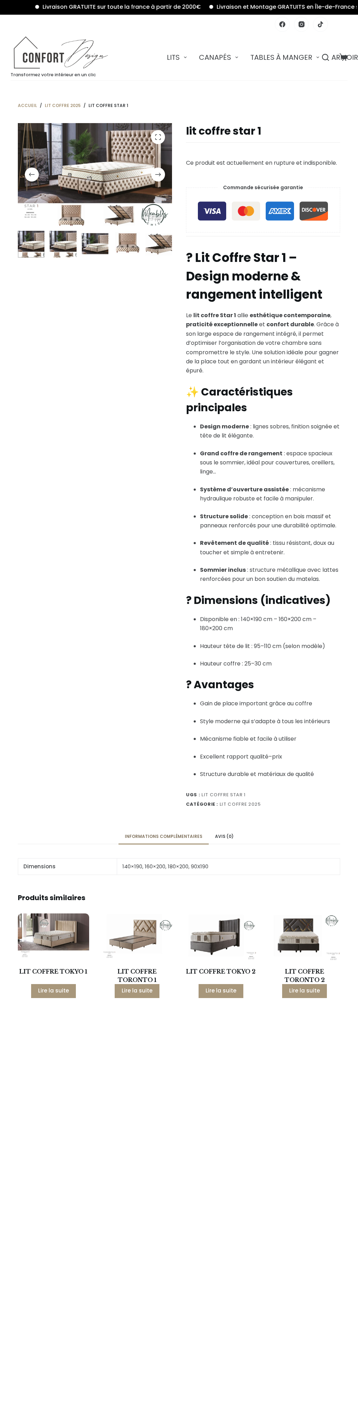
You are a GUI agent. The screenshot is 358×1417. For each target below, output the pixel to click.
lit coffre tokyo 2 (221, 971)
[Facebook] (282, 24)
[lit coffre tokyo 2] (220, 937)
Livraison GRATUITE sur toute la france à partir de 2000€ (101, 7)
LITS (173, 57)
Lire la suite (53, 990)
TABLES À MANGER (281, 57)
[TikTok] (320, 24)
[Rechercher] (325, 57)
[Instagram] (301, 24)
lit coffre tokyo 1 (53, 971)
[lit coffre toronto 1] (137, 937)
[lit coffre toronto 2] (304, 937)
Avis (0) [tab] (224, 836)
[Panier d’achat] (343, 57)
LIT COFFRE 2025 (240, 804)
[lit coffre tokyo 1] (53, 937)
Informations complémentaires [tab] (163, 836)
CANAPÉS (215, 57)
